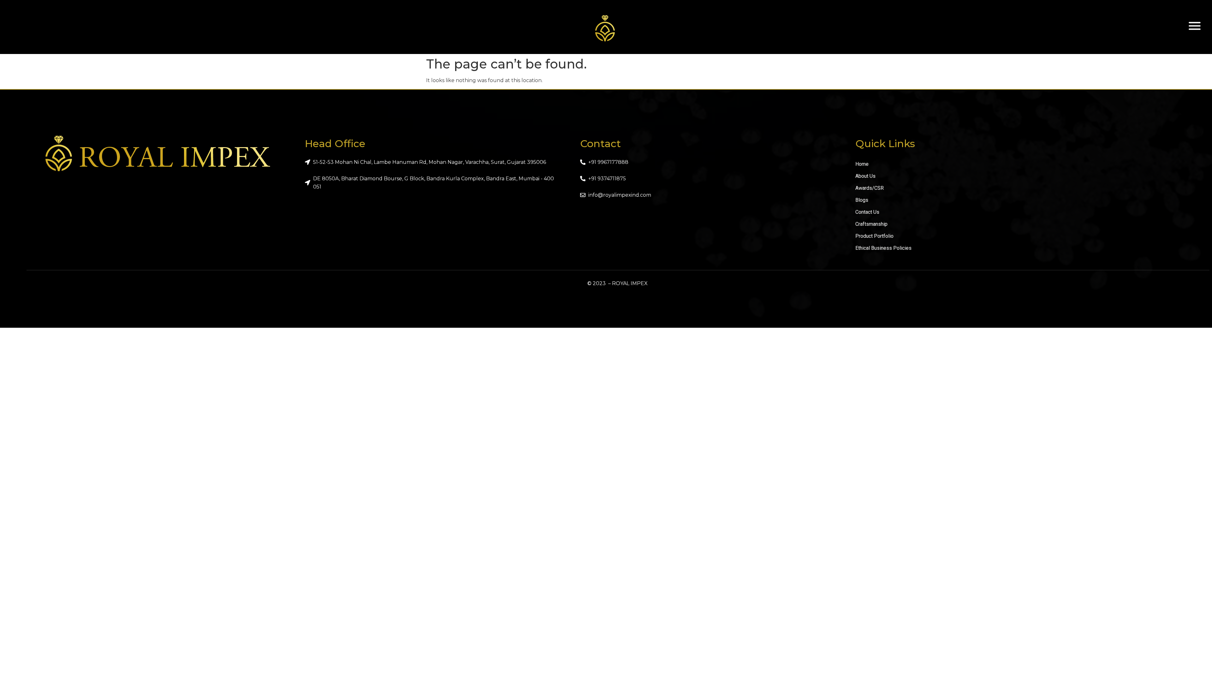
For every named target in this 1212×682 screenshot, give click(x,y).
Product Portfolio (874, 236)
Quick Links (885, 143)
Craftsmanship (871, 224)
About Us (865, 176)
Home (862, 164)
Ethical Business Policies (883, 248)
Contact (600, 143)
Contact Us (867, 212)
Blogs (861, 200)
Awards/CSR (869, 188)
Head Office (335, 143)
